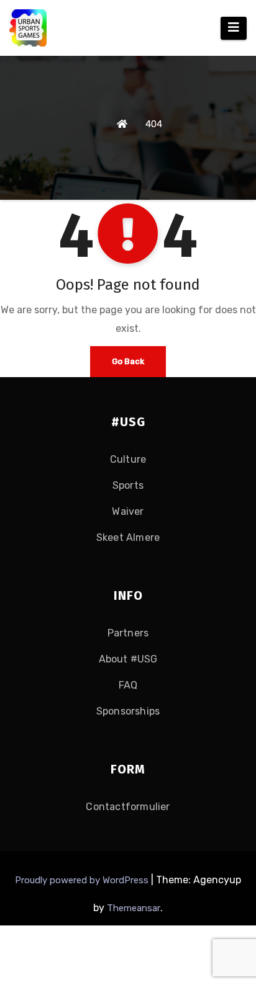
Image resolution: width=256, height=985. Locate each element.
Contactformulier (128, 807)
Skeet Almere (128, 537)
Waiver (128, 511)
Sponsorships (128, 711)
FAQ (128, 685)
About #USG (128, 659)
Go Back (128, 361)
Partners (128, 633)
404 (153, 124)
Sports (128, 485)
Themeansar (133, 908)
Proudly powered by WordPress (83, 880)
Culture (128, 459)
